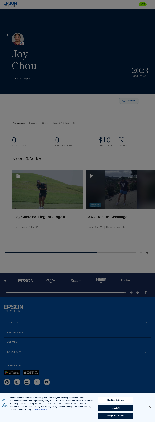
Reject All (115, 408)
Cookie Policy (40, 409)
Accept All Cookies (115, 416)
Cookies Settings (115, 400)
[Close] (150, 407)
